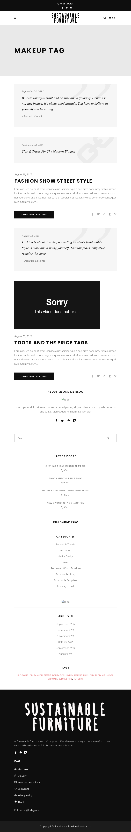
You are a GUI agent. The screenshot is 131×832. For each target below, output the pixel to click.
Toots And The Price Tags (51, 342)
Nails (86, 675)
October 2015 (65, 642)
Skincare (52, 678)
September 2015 (65, 648)
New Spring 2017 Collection (65, 503)
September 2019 (65, 624)
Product (100, 675)
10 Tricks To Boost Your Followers (65, 490)
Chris (66, 470)
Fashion (38, 675)
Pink (92, 675)
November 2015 (65, 636)
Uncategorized (65, 586)
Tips (70, 678)
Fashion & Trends (65, 544)
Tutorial (78, 678)
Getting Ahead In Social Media (65, 466)
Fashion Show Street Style (53, 181)
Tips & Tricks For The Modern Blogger (49, 151)
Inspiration (65, 550)
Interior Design (65, 556)
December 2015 (65, 630)
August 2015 (65, 654)
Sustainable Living (65, 574)
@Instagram (32, 810)
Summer (63, 678)
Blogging (23, 675)
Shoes (109, 675)
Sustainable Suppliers (65, 580)
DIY (31, 675)
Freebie (47, 675)
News (65, 562)
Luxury (69, 675)
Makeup (78, 675)
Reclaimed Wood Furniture (66, 568)
